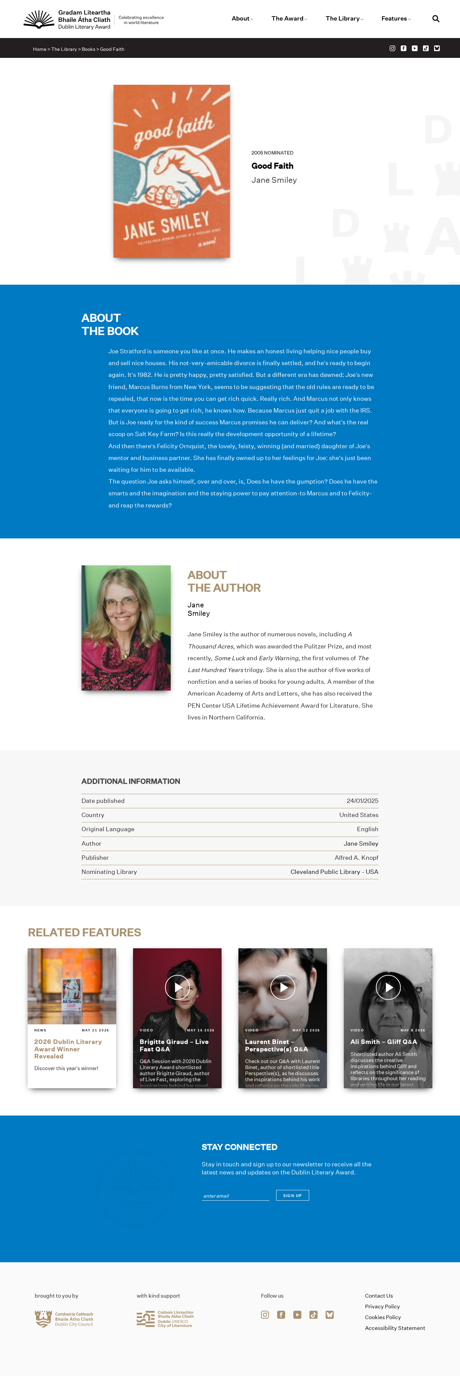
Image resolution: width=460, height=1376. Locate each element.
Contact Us (379, 1296)
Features (394, 18)
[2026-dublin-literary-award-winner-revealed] (72, 1019)
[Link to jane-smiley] (126, 627)
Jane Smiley (274, 180)
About (241, 18)
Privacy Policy (382, 1306)
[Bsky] (437, 48)
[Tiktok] (426, 48)
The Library (343, 18)
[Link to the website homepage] (94, 20)
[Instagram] (392, 48)
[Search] (436, 20)
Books (88, 49)
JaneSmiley (199, 609)
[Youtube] (415, 48)
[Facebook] (403, 48)
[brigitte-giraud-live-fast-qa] (177, 1019)
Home (39, 49)
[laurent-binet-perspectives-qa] (282, 1019)
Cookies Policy (383, 1317)
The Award (287, 18)
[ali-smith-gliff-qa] (388, 1019)
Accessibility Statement (395, 1328)
